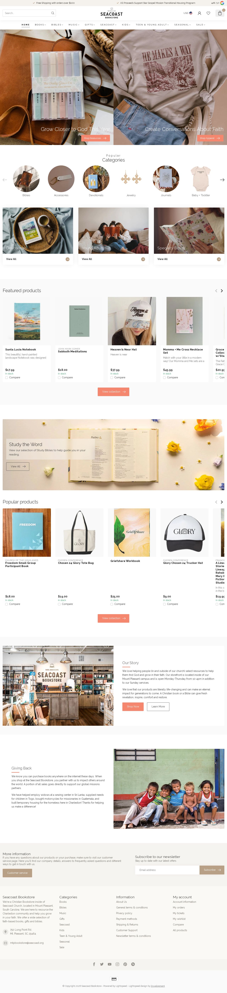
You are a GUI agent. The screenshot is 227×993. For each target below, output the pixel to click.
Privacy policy (124, 913)
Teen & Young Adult (151, 25)
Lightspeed (121, 986)
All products (180, 930)
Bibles (56, 25)
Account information (184, 901)
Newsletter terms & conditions (133, 936)
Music (73, 25)
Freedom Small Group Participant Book (20, 564)
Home (26, 25)
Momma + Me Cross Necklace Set (183, 351)
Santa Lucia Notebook (20, 349)
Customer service (17, 872)
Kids (125, 25)
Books (39, 25)
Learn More (158, 706)
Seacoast (107, 25)
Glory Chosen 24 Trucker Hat (183, 562)
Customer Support (126, 930)
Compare (14, 377)
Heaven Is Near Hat (123, 349)
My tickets (178, 913)
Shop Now (133, 706)
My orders (179, 907)
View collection (111, 391)
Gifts (89, 25)
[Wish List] (208, 13)
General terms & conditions (132, 907)
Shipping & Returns (127, 924)
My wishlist (179, 918)
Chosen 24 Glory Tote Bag (76, 562)
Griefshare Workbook (125, 560)
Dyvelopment (158, 986)
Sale (199, 25)
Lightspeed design (138, 986)
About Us (121, 901)
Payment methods (126, 918)
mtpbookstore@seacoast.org (27, 942)
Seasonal (181, 25)
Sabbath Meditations (72, 351)
